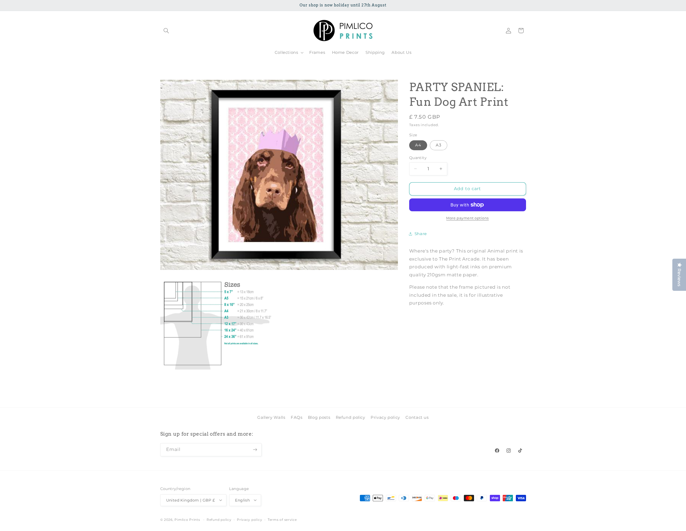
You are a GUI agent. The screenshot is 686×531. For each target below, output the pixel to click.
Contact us (416, 417)
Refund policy (350, 417)
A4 (418, 145)
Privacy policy (385, 417)
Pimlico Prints (187, 519)
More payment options (467, 218)
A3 (438, 145)
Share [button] (421, 233)
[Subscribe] (255, 449)
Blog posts (319, 417)
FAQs (297, 417)
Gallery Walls (271, 417)
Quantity (418, 158)
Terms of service (282, 519)
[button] (166, 30)
